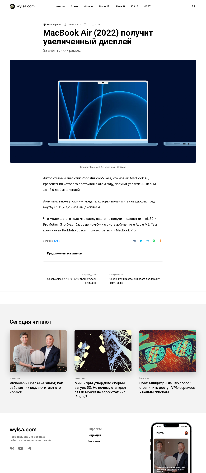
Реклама (94, 441)
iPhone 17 (104, 6)
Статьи (75, 6)
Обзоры (88, 6)
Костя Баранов (54, 24)
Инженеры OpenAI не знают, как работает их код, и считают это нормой (36, 387)
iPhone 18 (120, 6)
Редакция (94, 435)
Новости (60, 6)
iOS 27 (147, 6)
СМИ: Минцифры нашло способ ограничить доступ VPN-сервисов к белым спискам (167, 387)
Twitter (57, 241)
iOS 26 (134, 6)
